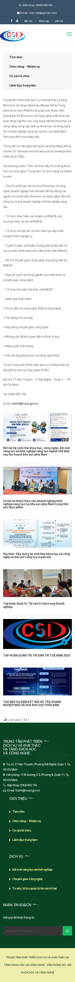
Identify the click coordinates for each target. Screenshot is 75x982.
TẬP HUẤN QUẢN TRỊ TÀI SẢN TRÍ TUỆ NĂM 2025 (36, 655)
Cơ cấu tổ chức (19, 76)
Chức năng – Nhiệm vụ (24, 66)
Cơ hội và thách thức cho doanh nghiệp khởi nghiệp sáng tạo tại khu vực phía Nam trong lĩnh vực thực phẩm (35, 504)
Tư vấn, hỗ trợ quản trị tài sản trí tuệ (34, 888)
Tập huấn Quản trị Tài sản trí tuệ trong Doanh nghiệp (34, 605)
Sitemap (44, 21)
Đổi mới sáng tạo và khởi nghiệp (32, 869)
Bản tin (28, 21)
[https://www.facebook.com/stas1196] (11, 21)
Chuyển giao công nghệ (27, 879)
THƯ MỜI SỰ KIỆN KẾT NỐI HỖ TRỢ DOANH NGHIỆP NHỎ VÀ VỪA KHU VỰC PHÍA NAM (32, 703)
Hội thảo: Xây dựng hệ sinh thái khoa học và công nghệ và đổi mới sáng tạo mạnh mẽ (36, 555)
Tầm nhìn (15, 57)
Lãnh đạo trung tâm (22, 85)
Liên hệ (59, 21)
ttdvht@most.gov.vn (25, 403)
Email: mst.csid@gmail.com (38, 13)
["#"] (17, 21)
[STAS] (12, 32)
